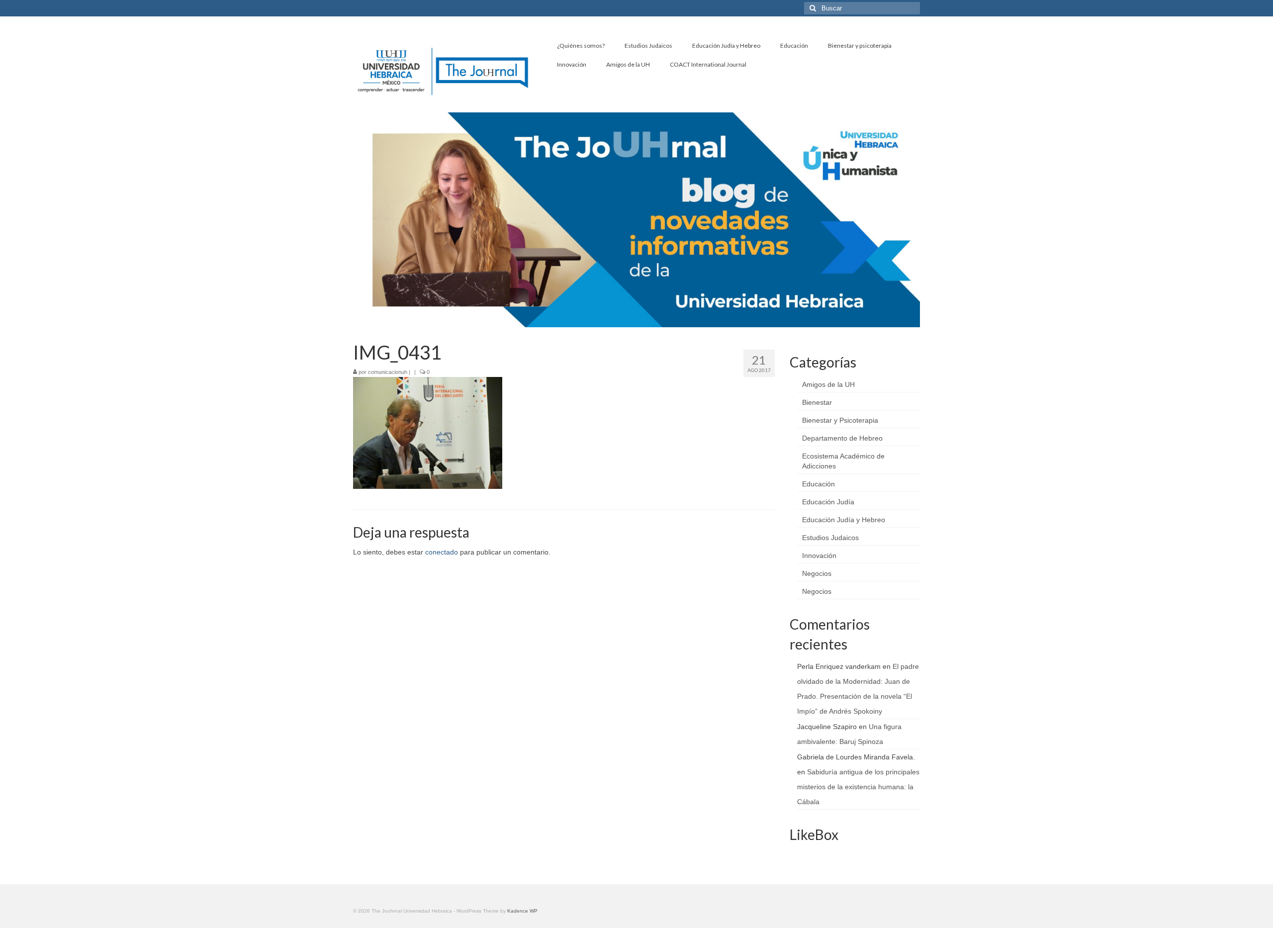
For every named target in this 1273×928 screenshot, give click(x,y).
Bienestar (817, 402)
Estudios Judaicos (830, 538)
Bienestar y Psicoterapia (840, 420)
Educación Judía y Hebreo (843, 520)
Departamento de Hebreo (842, 438)
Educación (818, 484)
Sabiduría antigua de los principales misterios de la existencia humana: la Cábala (858, 787)
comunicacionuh (387, 372)
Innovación (819, 555)
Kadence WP (522, 911)
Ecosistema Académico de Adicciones (843, 461)
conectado (441, 552)
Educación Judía (828, 502)
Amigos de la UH (828, 384)
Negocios (816, 573)
